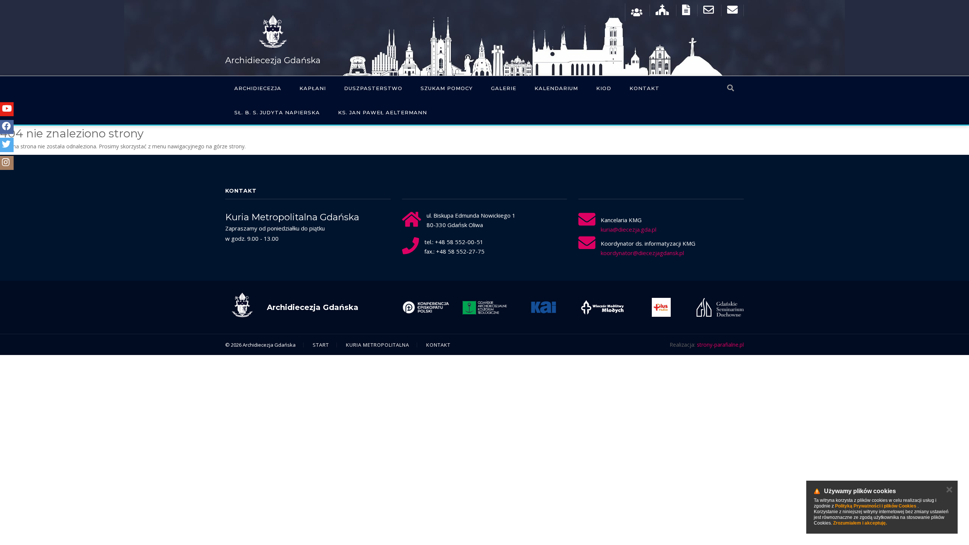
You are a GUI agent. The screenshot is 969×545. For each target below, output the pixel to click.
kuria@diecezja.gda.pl (628, 229)
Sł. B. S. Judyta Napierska (277, 112)
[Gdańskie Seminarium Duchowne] (720, 307)
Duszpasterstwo (373, 88)
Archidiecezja (257, 88)
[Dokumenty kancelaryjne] (686, 11)
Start (321, 344)
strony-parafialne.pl (720, 344)
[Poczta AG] (708, 11)
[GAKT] (485, 307)
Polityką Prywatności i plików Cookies (875, 506)
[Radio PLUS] (661, 307)
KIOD (603, 88)
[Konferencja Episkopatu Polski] (426, 307)
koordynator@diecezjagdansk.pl (642, 253)
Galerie (503, 88)
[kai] (543, 307)
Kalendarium (556, 88)
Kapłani (312, 88)
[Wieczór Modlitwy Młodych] (602, 307)
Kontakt (644, 88)
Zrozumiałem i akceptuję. (860, 523)
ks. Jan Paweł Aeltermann (382, 112)
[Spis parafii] (662, 11)
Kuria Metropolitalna (377, 344)
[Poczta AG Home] (732, 11)
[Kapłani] (636, 11)
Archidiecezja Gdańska (273, 60)
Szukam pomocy (447, 88)
